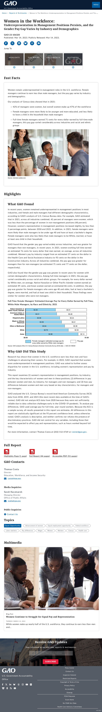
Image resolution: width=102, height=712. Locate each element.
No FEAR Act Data (69, 703)
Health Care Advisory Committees (69, 707)
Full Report (34, 57)
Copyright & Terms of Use (69, 682)
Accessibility (69, 689)
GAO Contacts (53, 57)
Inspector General (69, 675)
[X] (13, 43)
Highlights (14, 57)
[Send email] (40, 43)
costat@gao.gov (79, 432)
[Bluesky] (27, 43)
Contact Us (12, 514)
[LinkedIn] (20, 43)
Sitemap (70, 692)
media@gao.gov (14, 501)
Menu (96, 5)
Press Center (69, 668)
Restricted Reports (69, 678)
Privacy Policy (69, 685)
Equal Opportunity (12, 526)
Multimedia (73, 57)
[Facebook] (7, 43)
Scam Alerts (69, 699)
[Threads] (33, 43)
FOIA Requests (69, 696)
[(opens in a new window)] (2, 684)
